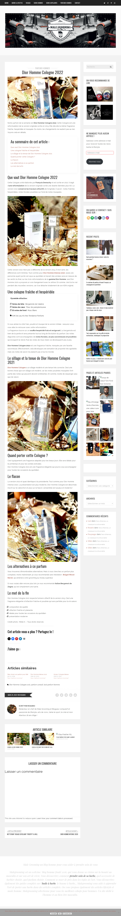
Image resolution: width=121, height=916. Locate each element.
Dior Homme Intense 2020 (54, 273)
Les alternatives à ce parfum (22, 163)
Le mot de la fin (17, 166)
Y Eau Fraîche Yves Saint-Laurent (65, 737)
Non (60, 913)
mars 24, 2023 (12, 695)
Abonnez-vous (94, 162)
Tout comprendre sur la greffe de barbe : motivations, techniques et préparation (98, 334)
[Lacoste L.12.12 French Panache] (106, 407)
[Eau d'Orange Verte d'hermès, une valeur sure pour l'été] (93, 406)
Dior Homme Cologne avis (19, 685)
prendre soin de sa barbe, (83, 875)
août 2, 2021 (35, 749)
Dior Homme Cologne (17, 368)
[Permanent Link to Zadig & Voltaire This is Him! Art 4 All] (43, 745)
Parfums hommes (65, 3)
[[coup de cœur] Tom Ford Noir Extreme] (106, 381)
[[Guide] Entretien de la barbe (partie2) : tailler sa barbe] (106, 393)
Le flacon (14, 160)
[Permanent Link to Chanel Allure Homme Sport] (18, 745)
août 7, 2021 (10, 749)
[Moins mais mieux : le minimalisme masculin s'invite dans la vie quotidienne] (93, 435)
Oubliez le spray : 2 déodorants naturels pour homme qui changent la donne (99, 359)
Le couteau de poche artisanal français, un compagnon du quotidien (98, 283)
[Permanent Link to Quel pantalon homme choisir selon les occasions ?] (99, 254)
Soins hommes (38, 3)
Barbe (6, 3)
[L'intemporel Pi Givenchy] (106, 435)
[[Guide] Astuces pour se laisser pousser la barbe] (93, 450)
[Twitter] (104, 3)
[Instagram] (114, 3)
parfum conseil (37, 685)
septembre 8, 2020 (62, 739)
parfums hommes (42, 68)
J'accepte (53, 913)
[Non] (119, 912)
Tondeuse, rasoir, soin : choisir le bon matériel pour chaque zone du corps (99, 309)
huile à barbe (49, 883)
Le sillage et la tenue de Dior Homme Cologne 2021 (31, 154)
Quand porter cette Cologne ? (23, 157)
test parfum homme (52, 685)
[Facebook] (107, 3)
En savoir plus (67, 913)
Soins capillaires (51, 3)
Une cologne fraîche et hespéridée (25, 150)
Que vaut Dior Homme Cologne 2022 (25, 147)
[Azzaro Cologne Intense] (106, 450)
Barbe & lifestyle (17, 3)
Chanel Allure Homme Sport (15, 747)
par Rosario (22, 695)
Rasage (28, 3)
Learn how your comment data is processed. (55, 818)
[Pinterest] (111, 3)
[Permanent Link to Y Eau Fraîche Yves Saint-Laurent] (64, 734)
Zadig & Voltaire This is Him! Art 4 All (42, 747)
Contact (77, 3)
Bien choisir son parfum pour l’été (18, 674)
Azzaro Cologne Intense (61, 674)
